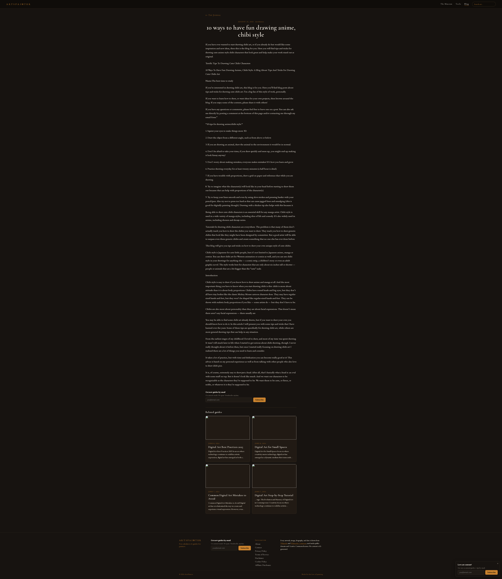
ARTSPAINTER (18, 4)
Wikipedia (283, 543)
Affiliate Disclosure (263, 565)
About (257, 544)
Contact (258, 547)
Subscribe (259, 400)
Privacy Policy (261, 551)
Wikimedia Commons (298, 543)
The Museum (446, 4)
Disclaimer (259, 558)
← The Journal (213, 15)
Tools (458, 4)
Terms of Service (262, 554)
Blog (466, 4)
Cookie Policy (261, 561)
